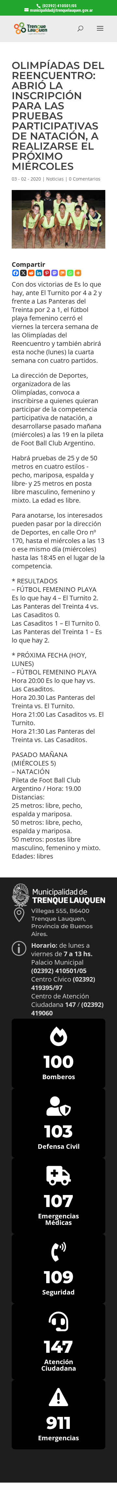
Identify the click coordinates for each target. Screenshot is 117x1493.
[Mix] (62, 273)
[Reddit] (31, 273)
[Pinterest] (47, 273)
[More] (78, 273)
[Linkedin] (39, 273)
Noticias (55, 179)
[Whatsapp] (70, 273)
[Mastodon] (54, 273)
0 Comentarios (84, 179)
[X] (23, 273)
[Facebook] (15, 273)
